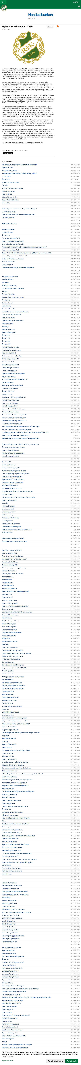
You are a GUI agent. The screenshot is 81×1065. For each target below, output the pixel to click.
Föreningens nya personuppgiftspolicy (14, 568)
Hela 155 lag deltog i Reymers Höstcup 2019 (15, 473)
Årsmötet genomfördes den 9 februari (13, 447)
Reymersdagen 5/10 (8, 1009)
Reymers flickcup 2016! (9, 744)
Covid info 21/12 (7, 394)
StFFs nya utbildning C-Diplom (11, 994)
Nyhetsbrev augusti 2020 (9, 406)
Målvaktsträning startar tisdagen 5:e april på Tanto (17, 780)
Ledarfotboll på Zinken (9, 927)
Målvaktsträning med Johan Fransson (13, 909)
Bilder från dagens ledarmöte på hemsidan (15, 1047)
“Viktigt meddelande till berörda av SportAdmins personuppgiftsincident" (24, 247)
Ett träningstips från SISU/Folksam (12, 574)
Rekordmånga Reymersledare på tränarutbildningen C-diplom (20, 732)
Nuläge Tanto (6, 638)
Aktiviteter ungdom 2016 (9, 841)
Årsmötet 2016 (6, 809)
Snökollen (5, 185)
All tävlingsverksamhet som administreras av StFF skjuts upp (20, 426)
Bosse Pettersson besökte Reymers (13, 665)
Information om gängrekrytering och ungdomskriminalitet (19, 164)
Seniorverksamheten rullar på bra (12, 356)
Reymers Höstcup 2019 (9, 500)
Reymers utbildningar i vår (10, 1033)
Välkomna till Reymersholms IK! (11, 315)
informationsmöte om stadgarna (12, 886)
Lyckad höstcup (7, 874)
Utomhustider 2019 (8, 509)
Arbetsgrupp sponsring (9, 285)
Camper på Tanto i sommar (10, 615)
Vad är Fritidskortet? (8, 217)
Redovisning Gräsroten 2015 (10, 856)
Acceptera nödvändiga (55, 1061)
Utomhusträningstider (8, 512)
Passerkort (5, 709)
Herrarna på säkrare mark (9, 1018)
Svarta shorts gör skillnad (10, 388)
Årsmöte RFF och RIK (8, 309)
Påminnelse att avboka (9, 635)
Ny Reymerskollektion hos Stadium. (13, 259)
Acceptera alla (72, 1061)
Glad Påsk (5, 503)
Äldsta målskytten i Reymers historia (13, 538)
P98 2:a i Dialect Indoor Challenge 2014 (14, 1036)
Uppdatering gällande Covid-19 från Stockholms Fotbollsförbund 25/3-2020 (25, 432)
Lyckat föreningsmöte (8, 212)
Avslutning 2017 (7, 594)
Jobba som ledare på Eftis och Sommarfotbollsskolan (18, 497)
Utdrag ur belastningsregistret (11, 468)
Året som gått (6, 827)
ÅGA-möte (5, 959)
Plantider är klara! (7, 1021)
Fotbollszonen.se (7, 582)
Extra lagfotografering (9, 921)
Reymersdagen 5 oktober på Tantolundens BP (16, 1015)
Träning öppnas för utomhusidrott (12, 385)
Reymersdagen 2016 (8, 803)
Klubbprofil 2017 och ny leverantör (12, 656)
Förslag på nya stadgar (9, 900)
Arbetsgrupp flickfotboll (9, 794)
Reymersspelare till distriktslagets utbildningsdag (17, 862)
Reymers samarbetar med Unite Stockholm (15, 606)
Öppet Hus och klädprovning (11, 524)
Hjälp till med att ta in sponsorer (11, 632)
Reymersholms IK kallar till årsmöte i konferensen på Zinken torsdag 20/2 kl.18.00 (26, 253)
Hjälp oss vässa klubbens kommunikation (15, 721)
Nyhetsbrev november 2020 (10, 400)
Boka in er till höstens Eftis (10, 485)
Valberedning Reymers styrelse (11, 526)
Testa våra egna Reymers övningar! (12, 188)
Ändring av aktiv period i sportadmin (13, 677)
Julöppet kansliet (7, 265)
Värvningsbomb (7, 747)
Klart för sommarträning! (9, 777)
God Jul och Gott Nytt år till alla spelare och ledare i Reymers (20, 989)
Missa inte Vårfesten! (8, 229)
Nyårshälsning (6, 306)
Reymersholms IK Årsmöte (10, 200)
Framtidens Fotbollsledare (10, 562)
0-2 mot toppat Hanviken (9, 553)
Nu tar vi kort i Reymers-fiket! (10, 930)
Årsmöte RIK (6, 179)
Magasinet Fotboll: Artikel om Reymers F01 (15, 785)
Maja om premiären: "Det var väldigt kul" (14, 418)
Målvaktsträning (7, 579)
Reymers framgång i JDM (10, 565)
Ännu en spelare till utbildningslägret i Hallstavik (16, 912)
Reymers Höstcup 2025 (9, 223)
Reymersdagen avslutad (9, 1006)
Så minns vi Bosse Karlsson (10, 412)
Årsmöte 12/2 (6, 341)
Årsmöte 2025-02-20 (8, 262)
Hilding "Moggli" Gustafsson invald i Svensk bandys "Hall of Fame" (22, 774)
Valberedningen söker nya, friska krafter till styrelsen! (18, 267)
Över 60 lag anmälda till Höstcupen (12, 482)
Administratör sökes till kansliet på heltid (14, 415)
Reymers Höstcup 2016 (9, 727)
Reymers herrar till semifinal (10, 250)
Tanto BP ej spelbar (8, 671)
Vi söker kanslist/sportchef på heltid (13, 244)
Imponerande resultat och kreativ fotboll (14, 559)
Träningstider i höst (8, 756)
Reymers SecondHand (9, 353)
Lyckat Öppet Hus (7, 521)
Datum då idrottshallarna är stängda (13, 688)
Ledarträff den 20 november (10, 712)
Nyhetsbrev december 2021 (10, 365)
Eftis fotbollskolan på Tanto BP (11, 947)
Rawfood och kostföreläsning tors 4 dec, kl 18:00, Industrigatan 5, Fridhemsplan (26, 997)
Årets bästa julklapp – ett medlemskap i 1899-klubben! (18, 835)
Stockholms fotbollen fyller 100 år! (12, 650)
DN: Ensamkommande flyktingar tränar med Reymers (18, 791)
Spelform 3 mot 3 (7, 303)
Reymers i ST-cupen (8, 983)
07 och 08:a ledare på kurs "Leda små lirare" (15, 894)
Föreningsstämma (7, 279)
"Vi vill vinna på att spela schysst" (12, 423)
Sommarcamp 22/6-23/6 (9, 941)
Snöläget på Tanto (7, 703)
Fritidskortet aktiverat (8, 191)
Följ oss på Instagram (8, 506)
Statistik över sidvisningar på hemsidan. (14, 991)
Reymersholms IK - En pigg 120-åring (13, 479)
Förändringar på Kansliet (9, 588)
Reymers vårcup (7, 194)
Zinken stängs (6, 897)
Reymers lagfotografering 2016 (11, 800)
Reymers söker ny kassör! (10, 603)
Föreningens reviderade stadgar (12, 833)
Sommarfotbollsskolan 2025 (11, 238)
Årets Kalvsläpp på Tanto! (10, 1027)
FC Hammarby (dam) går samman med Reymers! (17, 853)
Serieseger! (5, 326)
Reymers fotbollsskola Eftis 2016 (12, 830)
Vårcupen (5, 291)
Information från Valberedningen (12, 682)
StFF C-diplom (6, 865)
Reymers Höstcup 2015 (9, 883)
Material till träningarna (9, 624)
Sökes (4, 821)
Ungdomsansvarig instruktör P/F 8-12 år (14, 668)
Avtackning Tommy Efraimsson (11, 350)
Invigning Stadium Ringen (10, 641)
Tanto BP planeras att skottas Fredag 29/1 (15, 379)
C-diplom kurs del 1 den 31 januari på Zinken (15, 824)
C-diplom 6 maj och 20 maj (10, 621)
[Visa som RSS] (58, 26)
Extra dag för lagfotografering (11, 938)
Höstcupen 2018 (7, 532)
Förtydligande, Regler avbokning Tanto (14, 685)
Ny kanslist (5, 735)
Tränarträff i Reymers (8, 797)
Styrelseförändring (7, 980)
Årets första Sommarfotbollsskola (12, 556)
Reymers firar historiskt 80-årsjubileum (13, 373)
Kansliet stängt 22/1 (8, 1039)
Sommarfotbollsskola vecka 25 (11, 488)
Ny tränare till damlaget (9, 465)
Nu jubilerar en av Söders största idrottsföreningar (17, 491)
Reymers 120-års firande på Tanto (12, 476)
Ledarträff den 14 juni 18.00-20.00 (12, 918)
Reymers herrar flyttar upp (10, 403)
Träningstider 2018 (7, 576)
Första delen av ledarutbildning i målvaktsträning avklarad (19, 173)
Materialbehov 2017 (8, 694)
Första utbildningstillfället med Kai (12, 1000)
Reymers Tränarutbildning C (10, 450)
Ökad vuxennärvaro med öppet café (13, 956)
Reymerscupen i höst (8, 950)
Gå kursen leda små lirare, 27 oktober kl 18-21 (16, 724)
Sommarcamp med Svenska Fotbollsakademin (16, 768)
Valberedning (6, 203)
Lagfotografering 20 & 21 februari (12, 812)
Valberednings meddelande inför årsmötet (15, 256)
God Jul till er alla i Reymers (10, 518)
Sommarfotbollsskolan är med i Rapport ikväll (16, 750)
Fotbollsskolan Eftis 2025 (10, 276)
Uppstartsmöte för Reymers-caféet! (13, 962)
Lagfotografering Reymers (10, 971)
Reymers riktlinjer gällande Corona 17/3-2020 (15, 435)
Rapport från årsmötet (9, 376)
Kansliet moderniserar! (9, 738)
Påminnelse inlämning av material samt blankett (16, 653)
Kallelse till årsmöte (8, 674)
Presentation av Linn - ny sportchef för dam (15, 312)
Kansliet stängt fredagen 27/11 (11, 850)
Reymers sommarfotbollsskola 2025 (13, 241)
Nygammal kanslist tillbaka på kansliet (13, 409)
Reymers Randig (7, 1012)
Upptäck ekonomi (7, 232)
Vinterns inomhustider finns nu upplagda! (14, 718)
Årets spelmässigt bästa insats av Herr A (14, 541)
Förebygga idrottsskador (9, 771)
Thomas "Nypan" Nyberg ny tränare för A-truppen (17, 1044)
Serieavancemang (7, 323)
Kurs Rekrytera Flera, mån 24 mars (12, 1030)
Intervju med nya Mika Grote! (10, 182)
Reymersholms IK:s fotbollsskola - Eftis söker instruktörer (19, 859)
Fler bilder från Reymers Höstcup (12, 871)
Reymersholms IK (7, 597)
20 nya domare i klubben (9, 629)
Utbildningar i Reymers (9, 515)
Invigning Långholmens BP (10, 730)
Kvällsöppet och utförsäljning (11, 659)
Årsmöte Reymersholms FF (10, 359)
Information (5, 282)
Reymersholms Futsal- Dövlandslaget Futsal (15, 591)
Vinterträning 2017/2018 (9, 600)
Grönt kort (5, 741)
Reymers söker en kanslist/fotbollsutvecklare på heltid (18, 214)
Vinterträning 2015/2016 (9, 903)
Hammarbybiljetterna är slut (10, 888)
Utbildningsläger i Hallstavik (10, 915)
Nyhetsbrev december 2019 (17, 26)
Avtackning (5, 644)
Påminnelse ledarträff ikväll (10, 697)
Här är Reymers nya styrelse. (10, 1024)
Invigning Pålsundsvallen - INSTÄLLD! (13, 765)
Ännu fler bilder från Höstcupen (11, 868)
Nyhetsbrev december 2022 (10, 347)
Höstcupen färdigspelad (9, 370)
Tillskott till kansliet (8, 585)
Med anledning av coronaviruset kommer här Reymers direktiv (20, 438)
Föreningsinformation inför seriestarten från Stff (16, 429)
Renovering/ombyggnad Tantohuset (13, 936)
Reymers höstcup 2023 (9, 332)
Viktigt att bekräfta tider (9, 700)
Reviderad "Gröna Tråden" (10, 647)
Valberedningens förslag (9, 197)
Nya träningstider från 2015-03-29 (12, 968)
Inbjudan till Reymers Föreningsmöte (13, 297)
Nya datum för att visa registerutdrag (13, 453)
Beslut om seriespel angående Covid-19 (14, 421)
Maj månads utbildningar (9, 170)
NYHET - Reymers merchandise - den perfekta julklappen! (19, 209)
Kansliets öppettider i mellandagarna (13, 986)
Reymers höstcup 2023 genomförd (12, 320)
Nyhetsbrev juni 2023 (8, 329)
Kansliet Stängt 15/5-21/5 (10, 933)
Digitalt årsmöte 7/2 (8, 382)
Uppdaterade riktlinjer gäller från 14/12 (14, 397)
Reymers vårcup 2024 (8, 317)
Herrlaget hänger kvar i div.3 (10, 368)
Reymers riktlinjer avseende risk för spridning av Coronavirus (20, 444)
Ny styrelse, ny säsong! (9, 953)
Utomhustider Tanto (8, 715)
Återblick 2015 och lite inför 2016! (12, 847)
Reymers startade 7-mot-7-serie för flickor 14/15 (16, 529)
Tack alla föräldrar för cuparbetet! (12, 706)
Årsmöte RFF (6, 338)
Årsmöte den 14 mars (8, 294)
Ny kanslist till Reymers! (9, 627)
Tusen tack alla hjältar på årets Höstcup (14, 471)
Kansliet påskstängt (8, 788)
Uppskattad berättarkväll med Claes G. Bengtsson (17, 612)
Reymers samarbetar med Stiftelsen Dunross (15, 844)
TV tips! (4, 1042)
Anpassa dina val (7, 1061)
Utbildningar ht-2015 (8, 906)
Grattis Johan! (6, 176)
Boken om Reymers (8, 494)
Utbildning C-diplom (8, 753)
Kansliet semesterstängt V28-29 (11, 550)
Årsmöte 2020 (6, 462)
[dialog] (40, 1056)
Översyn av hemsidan (8, 609)
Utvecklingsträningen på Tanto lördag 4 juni (15, 762)
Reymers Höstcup (7, 167)
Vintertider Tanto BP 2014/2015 (11, 1003)
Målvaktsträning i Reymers (10, 815)
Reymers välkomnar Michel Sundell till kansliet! (16, 818)
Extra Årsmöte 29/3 (8, 362)
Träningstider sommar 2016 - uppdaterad (14, 783)
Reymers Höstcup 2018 (9, 571)
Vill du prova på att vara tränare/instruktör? (15, 891)
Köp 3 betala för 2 (7, 679)
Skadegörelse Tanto (8, 662)
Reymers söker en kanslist (10, 838)
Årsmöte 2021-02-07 (8, 391)
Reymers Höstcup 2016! (9, 759)
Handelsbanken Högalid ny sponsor (13, 288)
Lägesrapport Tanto (8, 691)
